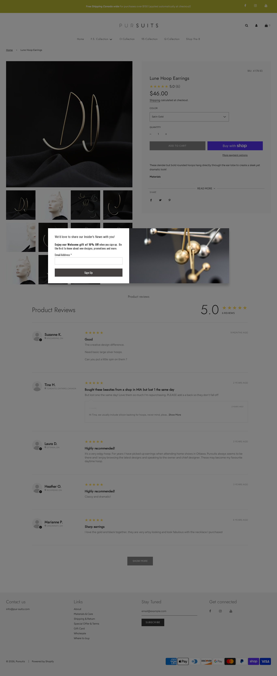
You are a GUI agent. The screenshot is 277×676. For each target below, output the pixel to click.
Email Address (63, 255)
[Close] (224, 233)
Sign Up (88, 272)
